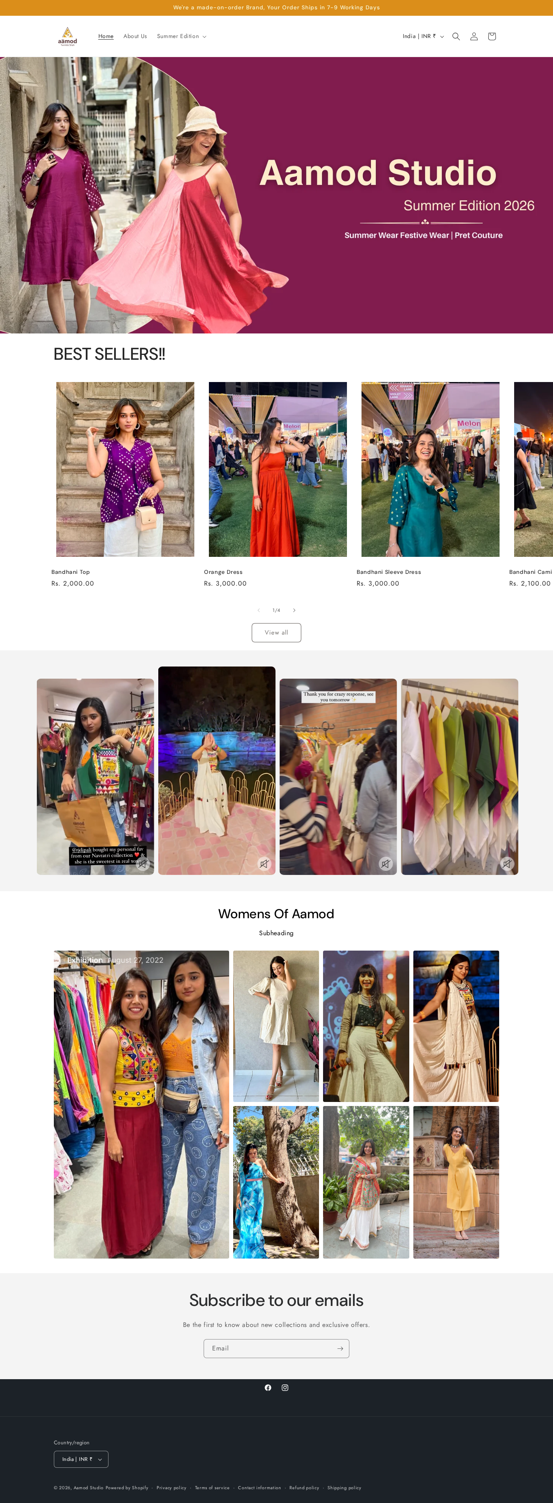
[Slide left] (259, 610)
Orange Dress (223, 572)
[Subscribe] (340, 1348)
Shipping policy (345, 1487)
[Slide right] (294, 610)
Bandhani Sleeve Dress (389, 572)
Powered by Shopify (127, 1487)
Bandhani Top (70, 572)
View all (276, 632)
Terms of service (212, 1487)
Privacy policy (172, 1487)
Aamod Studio (89, 1487)
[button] (181, 36)
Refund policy (304, 1487)
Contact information (259, 1487)
